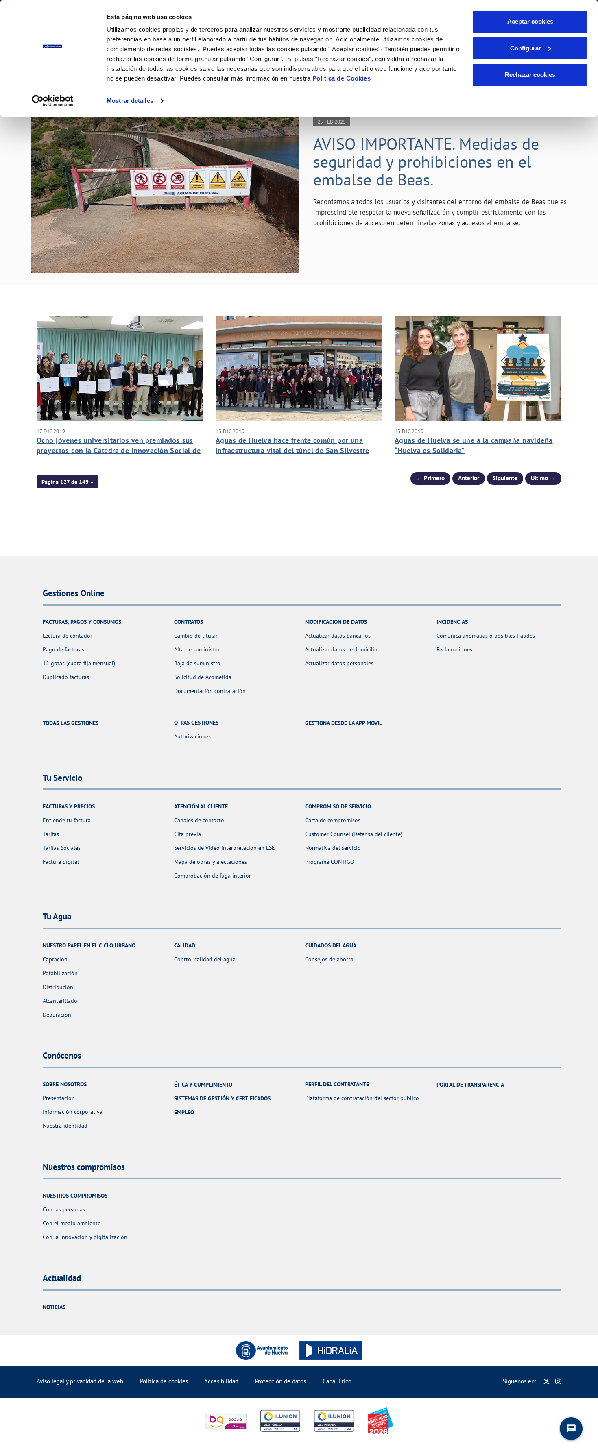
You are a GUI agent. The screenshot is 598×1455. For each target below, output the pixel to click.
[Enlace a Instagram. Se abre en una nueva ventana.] (558, 1381)
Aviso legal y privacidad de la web (80, 1381)
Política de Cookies (341, 78)
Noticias (54, 1307)
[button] (67, 481)
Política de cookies (164, 1381)
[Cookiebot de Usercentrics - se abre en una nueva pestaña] (52, 101)
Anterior (468, 478)
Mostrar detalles (130, 100)
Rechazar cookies (530, 74)
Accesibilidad (221, 1381)
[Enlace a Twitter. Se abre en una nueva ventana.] (546, 1381)
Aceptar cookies (530, 21)
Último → (543, 478)
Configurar (525, 48)
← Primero (430, 478)
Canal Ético (337, 1381)
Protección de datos (280, 1381)
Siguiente (505, 478)
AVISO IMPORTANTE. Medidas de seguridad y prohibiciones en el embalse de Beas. (426, 161)
